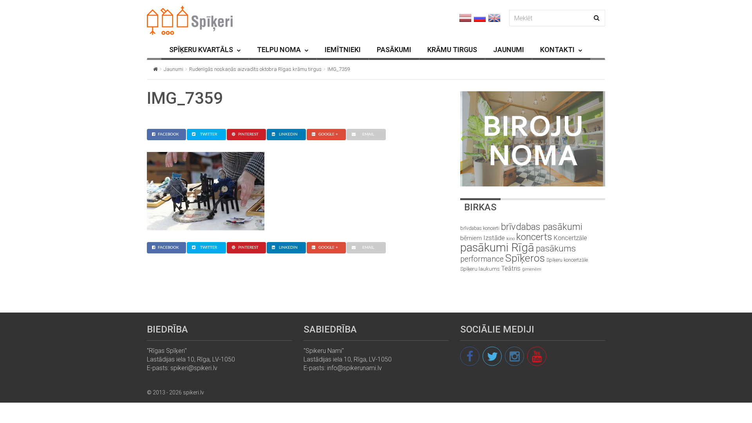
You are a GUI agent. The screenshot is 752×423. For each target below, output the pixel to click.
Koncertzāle (570, 238)
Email (368, 134)
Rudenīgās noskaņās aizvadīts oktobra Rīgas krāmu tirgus (255, 69)
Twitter (208, 134)
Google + (328, 134)
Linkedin (288, 134)
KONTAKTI (557, 49)
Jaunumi (173, 69)
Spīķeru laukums (480, 269)
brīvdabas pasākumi (541, 226)
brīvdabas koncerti (479, 228)
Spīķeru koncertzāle (567, 260)
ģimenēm (531, 269)
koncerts (534, 236)
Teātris (511, 268)
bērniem (471, 238)
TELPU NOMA (279, 49)
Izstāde (494, 238)
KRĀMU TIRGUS (452, 49)
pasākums (556, 248)
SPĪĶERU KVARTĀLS (201, 49)
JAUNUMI (508, 49)
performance (482, 259)
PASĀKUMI (394, 49)
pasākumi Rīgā (497, 247)
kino (510, 238)
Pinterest (248, 134)
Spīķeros (525, 258)
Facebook (168, 134)
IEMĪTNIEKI (343, 49)
